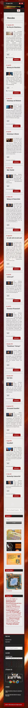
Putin (12, 621)
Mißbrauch (13, 619)
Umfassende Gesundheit (13, 408)
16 (21, 663)
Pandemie (8, 621)
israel (7, 612)
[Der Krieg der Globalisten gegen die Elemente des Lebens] (10, 33)
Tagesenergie (16, 622)
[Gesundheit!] (10, 449)
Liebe (19, 614)
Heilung (15, 609)
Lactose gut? (10, 277)
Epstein (13, 607)
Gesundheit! (10, 443)
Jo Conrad (14, 612)
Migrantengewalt (14, 618)
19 (11, 665)
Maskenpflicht (15, 615)
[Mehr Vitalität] (10, 176)
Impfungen (17, 610)
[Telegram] (20, 3)
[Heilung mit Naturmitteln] (10, 205)
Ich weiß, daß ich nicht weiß (14, 238)
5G (7, 598)
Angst (13, 599)
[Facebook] (22, 3)
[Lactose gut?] (10, 283)
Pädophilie (16, 621)
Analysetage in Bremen (13, 134)
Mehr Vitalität (10, 170)
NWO (17, 619)
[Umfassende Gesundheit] (10, 414)
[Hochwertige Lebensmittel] (10, 482)
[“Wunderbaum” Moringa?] (10, 352)
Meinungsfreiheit (10, 616)
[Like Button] (8, 54)
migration (8, 619)
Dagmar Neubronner (13, 606)
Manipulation (8, 615)
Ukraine (15, 624)
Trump (9, 624)
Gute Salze (9, 378)
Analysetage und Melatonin (14, 101)
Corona (13, 605)
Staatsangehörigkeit (9, 622)
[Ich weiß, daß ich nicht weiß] (10, 244)
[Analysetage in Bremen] (10, 140)
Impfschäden (10, 610)
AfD (11, 598)
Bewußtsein (11, 602)
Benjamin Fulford (11, 600)
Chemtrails (8, 604)
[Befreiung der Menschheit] (10, 73)
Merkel (7, 618)
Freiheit (18, 607)
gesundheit (8, 609)
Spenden (7, 642)
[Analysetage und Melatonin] (10, 107)
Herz (18, 609)
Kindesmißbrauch (13, 614)
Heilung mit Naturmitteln (13, 199)
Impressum (8, 639)
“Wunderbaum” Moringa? (13, 346)
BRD (20, 603)
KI (8, 614)
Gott (12, 609)
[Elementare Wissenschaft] (10, 314)
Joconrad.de (9, 590)
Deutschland (9, 607)
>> (17, 59)
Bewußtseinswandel (12, 603)
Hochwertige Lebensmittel (13, 476)
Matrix (19, 615)
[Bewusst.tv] (14, 6)
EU (16, 607)
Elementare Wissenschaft (13, 309)
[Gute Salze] (10, 384)
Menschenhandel (18, 616)
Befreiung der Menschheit (13, 67)
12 (11, 663)
